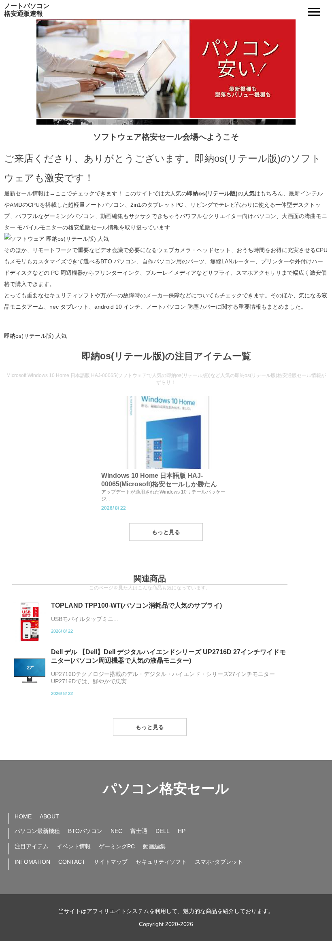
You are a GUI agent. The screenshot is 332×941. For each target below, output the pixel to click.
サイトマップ (111, 861)
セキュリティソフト (161, 861)
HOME (23, 816)
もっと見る (166, 532)
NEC (116, 831)
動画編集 (154, 846)
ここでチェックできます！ (89, 193)
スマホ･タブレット (219, 861)
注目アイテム (32, 846)
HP (181, 831)
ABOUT (49, 816)
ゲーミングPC (117, 846)
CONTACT (71, 861)
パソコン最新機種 (37, 831)
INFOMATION (32, 861)
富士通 (138, 831)
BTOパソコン (85, 831)
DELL (162, 831)
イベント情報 (74, 846)
